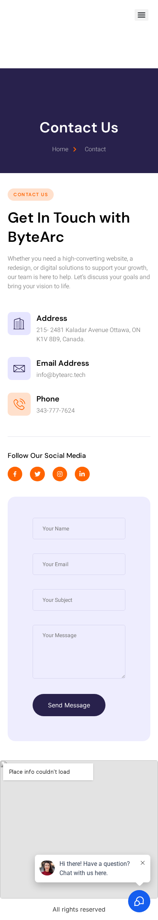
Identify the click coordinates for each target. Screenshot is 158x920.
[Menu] (141, 15)
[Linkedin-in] (82, 474)
